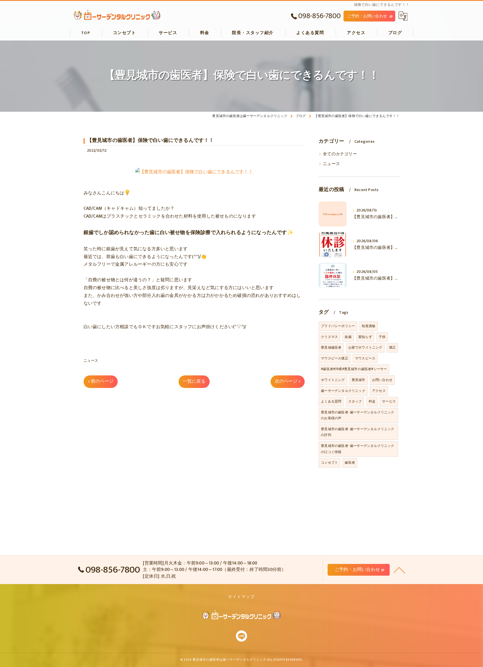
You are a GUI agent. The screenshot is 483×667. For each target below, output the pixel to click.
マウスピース (365, 358)
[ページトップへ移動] (399, 569)
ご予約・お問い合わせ (367, 16)
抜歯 (348, 337)
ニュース (91, 361)
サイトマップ (241, 597)
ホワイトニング (333, 380)
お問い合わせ (382, 380)
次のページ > (287, 381)
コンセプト (329, 462)
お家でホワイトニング (365, 347)
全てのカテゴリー (340, 154)
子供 (382, 337)
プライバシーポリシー (338, 326)
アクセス (379, 391)
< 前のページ (100, 381)
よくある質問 (331, 401)
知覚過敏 (368, 326)
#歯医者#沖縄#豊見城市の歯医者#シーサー (354, 369)
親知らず (365, 337)
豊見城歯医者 (331, 347)
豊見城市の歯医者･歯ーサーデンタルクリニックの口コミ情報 (357, 449)
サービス (389, 401)
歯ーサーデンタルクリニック (343, 391)
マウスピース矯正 (334, 358)
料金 (372, 401)
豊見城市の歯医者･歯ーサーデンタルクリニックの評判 (357, 432)
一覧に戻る (194, 381)
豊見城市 (358, 380)
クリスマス (329, 337)
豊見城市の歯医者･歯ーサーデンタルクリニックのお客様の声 (357, 415)
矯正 (392, 347)
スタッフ (355, 401)
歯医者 (350, 462)
